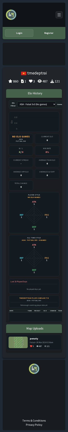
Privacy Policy (34, 424)
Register (48, 33)
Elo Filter (13, 104)
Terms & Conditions (34, 420)
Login (19, 33)
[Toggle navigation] (59, 14)
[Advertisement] (34, 54)
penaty (34, 338)
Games (60, 104)
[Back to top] (60, 425)
